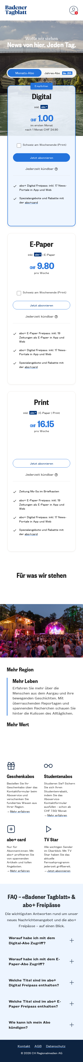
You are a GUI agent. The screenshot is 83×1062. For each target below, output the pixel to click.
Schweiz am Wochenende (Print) (44, 145)
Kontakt (24, 1046)
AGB (38, 1046)
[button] (41, 669)
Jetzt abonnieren (58, 871)
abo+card (31, 202)
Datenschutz (56, 1046)
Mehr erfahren (20, 811)
